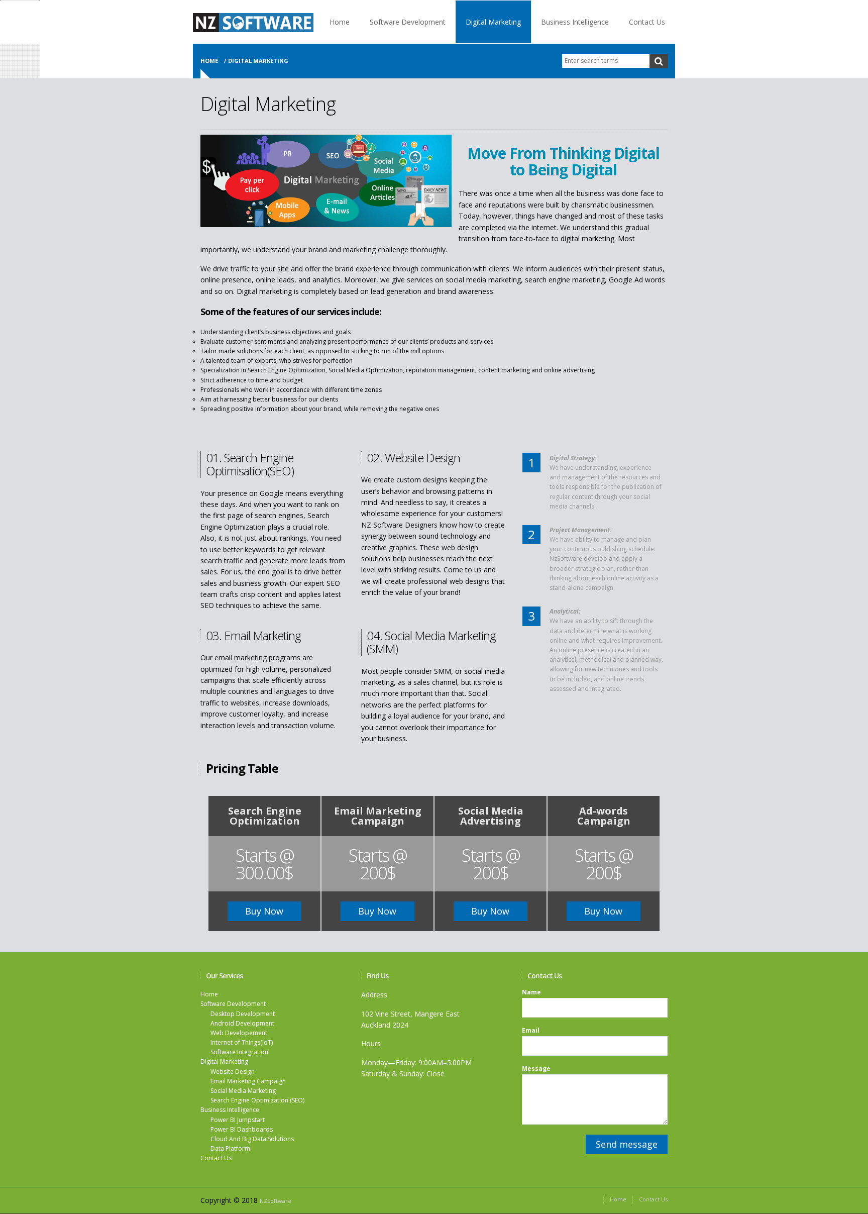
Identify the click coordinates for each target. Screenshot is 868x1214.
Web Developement (238, 1033)
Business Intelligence (575, 22)
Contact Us (647, 22)
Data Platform (230, 1148)
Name (531, 992)
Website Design (232, 1071)
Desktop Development (242, 1013)
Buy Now (264, 911)
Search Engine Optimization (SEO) (257, 1100)
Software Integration (239, 1052)
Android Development (242, 1023)
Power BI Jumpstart (237, 1120)
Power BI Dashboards (241, 1129)
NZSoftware (275, 1200)
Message (536, 1069)
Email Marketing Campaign (248, 1081)
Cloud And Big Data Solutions (252, 1139)
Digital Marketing (493, 22)
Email (530, 1031)
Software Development (408, 22)
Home (340, 22)
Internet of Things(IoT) (241, 1042)
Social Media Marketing (243, 1090)
